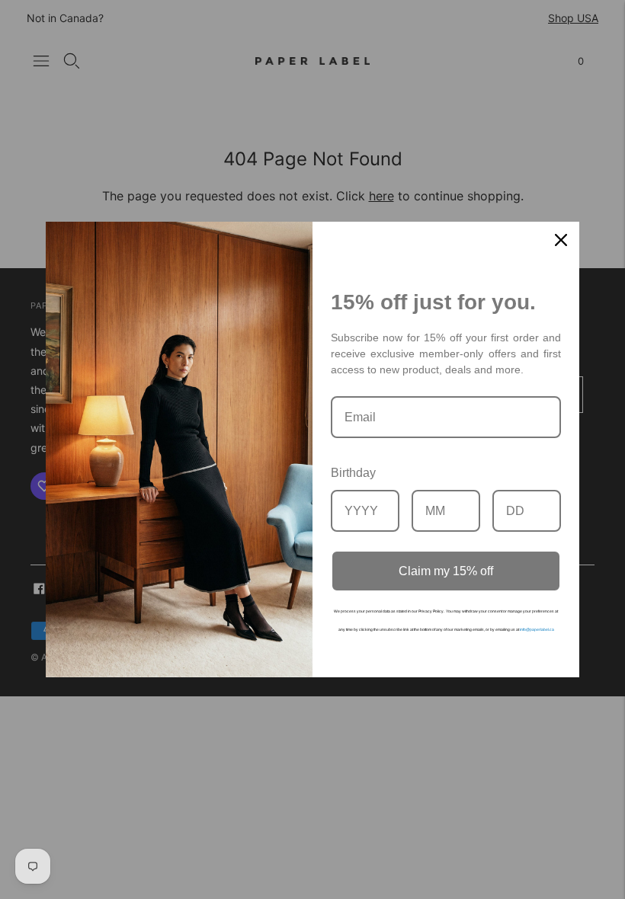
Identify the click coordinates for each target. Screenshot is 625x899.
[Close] (561, 240)
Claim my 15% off (446, 571)
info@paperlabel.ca (537, 629)
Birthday (353, 472)
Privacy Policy (431, 611)
